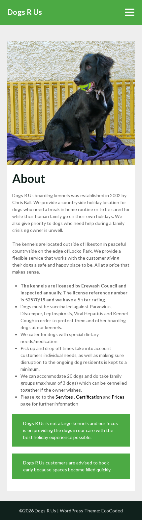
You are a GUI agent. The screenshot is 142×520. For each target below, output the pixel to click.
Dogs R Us (24, 12)
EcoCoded (112, 510)
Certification (89, 397)
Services (64, 397)
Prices (118, 397)
